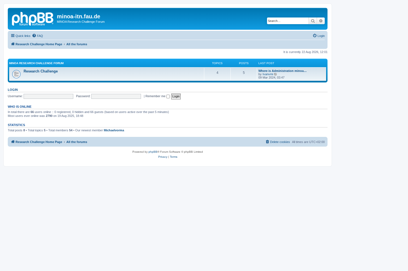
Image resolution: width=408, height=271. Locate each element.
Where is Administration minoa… (282, 70)
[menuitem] (37, 35)
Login (13, 89)
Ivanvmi (268, 74)
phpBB (152, 151)
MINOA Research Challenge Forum (36, 63)
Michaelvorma (114, 130)
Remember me (155, 96)
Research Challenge (41, 71)
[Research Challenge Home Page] (33, 18)
